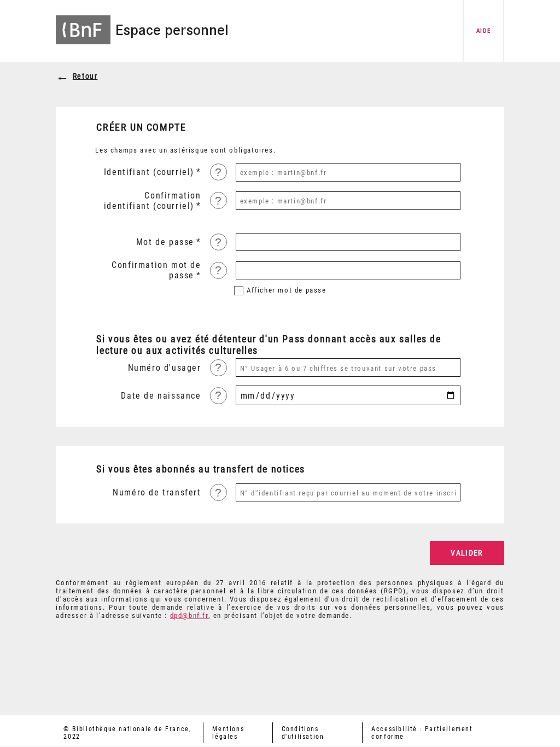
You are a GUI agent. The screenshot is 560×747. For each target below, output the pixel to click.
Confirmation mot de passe (156, 270)
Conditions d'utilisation (303, 732)
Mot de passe (165, 242)
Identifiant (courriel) (149, 172)
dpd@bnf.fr (189, 615)
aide (483, 30)
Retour (85, 76)
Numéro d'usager (164, 368)
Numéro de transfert (157, 492)
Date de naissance (161, 395)
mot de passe (286, 290)
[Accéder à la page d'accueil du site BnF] (83, 23)
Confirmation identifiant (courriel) (152, 200)
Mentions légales (228, 732)
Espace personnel (172, 30)
